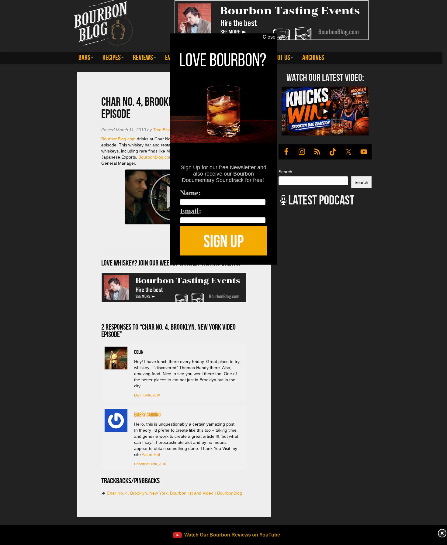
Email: (190, 211)
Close (269, 36)
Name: (190, 193)
